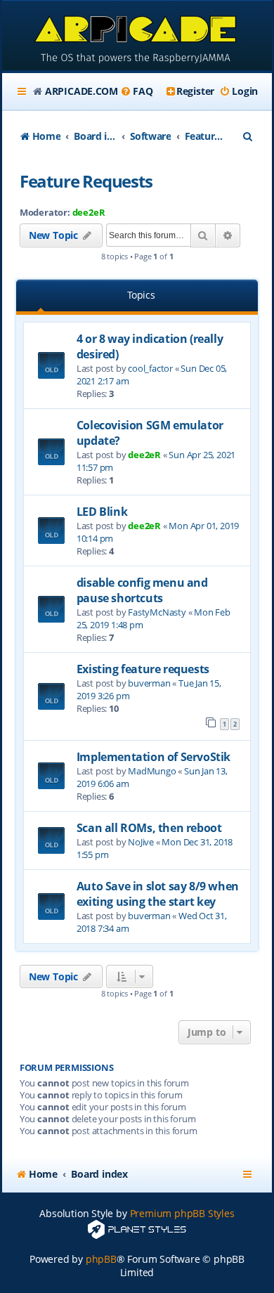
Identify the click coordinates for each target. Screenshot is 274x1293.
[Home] (137, 37)
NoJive (141, 842)
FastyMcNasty (157, 612)
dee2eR (88, 212)
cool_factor (150, 368)
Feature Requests (86, 181)
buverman (149, 683)
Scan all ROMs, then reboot (149, 828)
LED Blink (102, 511)
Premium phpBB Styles (182, 1213)
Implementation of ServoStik (153, 757)
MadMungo (152, 771)
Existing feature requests (143, 669)
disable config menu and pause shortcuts (142, 590)
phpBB (101, 1259)
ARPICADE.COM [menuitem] (81, 91)
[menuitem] (136, 91)
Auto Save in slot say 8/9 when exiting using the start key (158, 893)
